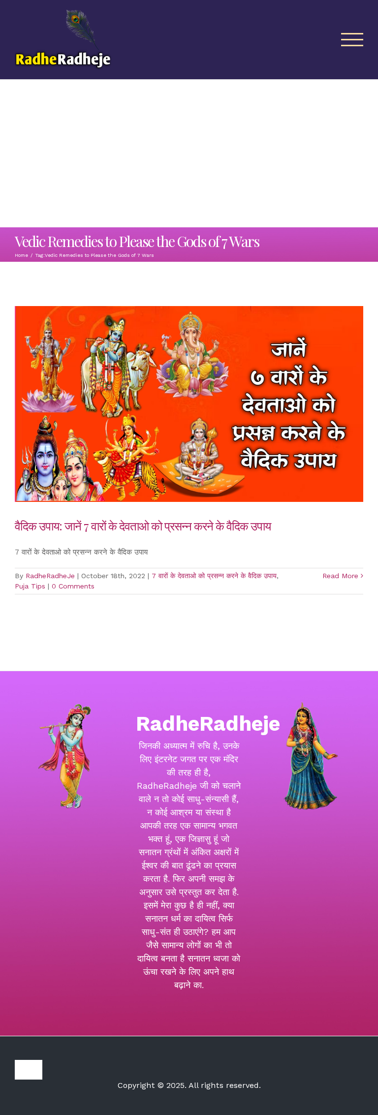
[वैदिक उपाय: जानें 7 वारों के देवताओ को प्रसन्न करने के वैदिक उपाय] (189, 404)
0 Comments (73, 586)
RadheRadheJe (50, 576)
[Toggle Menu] (352, 39)
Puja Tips (30, 586)
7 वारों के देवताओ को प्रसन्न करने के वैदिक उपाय (214, 576)
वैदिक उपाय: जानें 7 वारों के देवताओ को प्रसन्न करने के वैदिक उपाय (143, 525)
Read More (340, 576)
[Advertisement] (189, 153)
